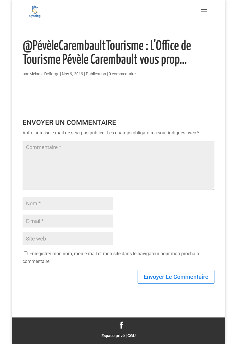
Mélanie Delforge (44, 74)
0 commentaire (122, 74)
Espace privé (113, 335)
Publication (96, 74)
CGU (131, 335)
